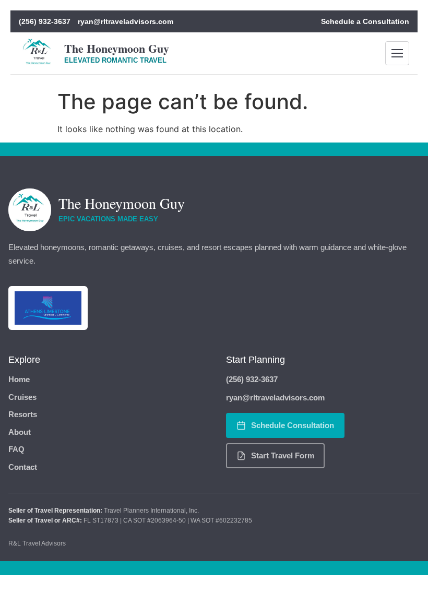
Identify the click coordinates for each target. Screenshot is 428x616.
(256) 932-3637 (44, 21)
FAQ (16, 449)
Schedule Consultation (292, 425)
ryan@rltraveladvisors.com (125, 21)
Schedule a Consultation (365, 21)
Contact (22, 467)
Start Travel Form (282, 455)
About (19, 432)
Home (19, 379)
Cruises (22, 397)
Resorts (22, 414)
